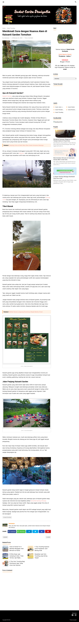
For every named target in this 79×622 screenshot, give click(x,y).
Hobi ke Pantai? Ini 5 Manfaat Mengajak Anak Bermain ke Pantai (16, 548)
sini (62, 65)
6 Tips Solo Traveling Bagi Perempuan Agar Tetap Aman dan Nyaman (17, 563)
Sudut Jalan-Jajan (59, 107)
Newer (5, 537)
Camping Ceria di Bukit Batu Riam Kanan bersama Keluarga (26, 145)
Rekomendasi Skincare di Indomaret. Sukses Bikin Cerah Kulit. (64, 158)
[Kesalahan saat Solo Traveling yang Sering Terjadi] (30, 556)
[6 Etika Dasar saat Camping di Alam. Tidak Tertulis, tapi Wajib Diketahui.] (5, 556)
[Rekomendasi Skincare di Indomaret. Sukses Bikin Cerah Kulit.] (65, 156)
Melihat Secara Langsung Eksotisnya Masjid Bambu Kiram (26, 312)
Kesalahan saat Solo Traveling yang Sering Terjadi (41, 556)
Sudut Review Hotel (72, 109)
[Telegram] (29, 531)
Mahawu (21, 153)
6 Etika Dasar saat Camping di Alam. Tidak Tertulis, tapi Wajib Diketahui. (16, 556)
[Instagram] (76, 615)
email (64, 69)
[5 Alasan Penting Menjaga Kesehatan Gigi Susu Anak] (65, 174)
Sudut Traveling (7, 517)
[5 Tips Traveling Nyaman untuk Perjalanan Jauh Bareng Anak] (30, 549)
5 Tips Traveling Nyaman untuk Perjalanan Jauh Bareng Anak (42, 548)
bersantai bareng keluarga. (38, 501)
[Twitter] (35, 531)
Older (48, 537)
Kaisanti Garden (7, 96)
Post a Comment (29, 38)
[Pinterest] (48, 531)
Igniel (75, 619)
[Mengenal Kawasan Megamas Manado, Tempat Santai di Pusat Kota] (65, 137)
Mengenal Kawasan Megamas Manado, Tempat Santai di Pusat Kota (64, 140)
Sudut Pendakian (59, 109)
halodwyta (12, 523)
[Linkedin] (42, 531)
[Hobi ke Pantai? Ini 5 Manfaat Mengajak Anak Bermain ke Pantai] (5, 549)
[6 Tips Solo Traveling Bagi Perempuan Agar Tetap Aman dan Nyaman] (5, 563)
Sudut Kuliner (71, 107)
